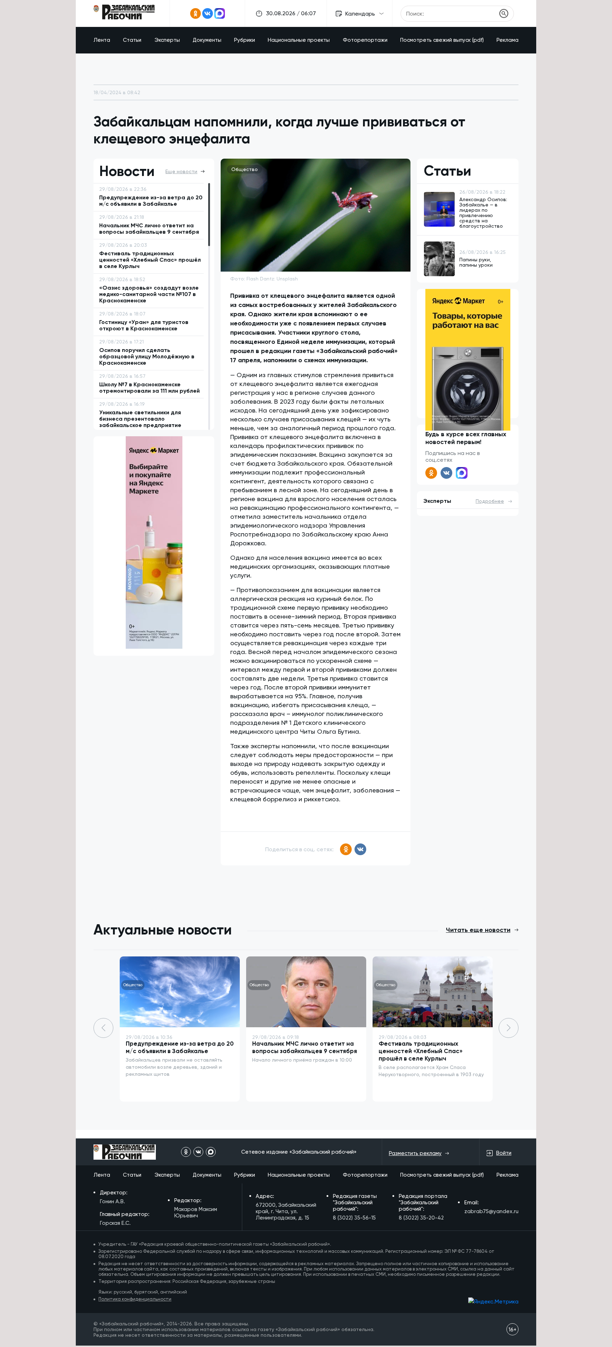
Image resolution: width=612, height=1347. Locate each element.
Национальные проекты (299, 40)
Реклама (507, 40)
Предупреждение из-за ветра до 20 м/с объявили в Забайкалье (180, 1047)
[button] (508, 1028)
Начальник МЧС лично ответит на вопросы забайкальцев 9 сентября (304, 1047)
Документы (207, 40)
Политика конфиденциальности (134, 1299)
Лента (102, 40)
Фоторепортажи (365, 40)
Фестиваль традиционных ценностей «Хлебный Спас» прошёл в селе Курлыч (421, 1051)
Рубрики (244, 40)
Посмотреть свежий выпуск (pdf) (442, 40)
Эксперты (167, 40)
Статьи (132, 40)
